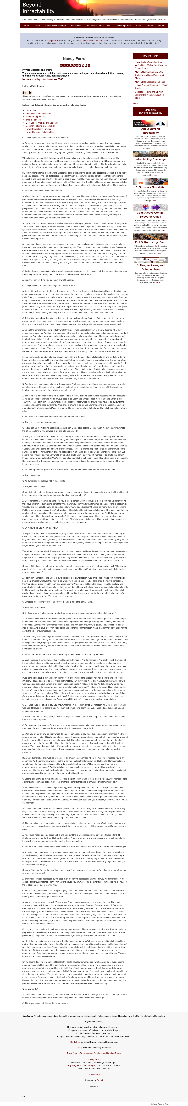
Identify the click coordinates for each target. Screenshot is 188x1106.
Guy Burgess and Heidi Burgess (82, 1065)
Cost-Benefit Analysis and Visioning (42, 122)
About (37, 25)
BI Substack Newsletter (151, 187)
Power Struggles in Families (38, 128)
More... (136, 103)
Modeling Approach (35, 116)
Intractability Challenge (55, 25)
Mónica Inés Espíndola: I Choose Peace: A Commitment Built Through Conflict (151, 84)
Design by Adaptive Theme (160, 1104)
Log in (22, 1096)
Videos (149, 25)
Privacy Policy (94, 1059)
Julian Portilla (47, 79)
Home (26, 25)
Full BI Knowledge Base (150, 242)
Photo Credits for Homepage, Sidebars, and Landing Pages (94, 1053)
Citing (79, 1047)
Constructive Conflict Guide (98, 25)
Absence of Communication (38, 113)
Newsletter (76, 25)
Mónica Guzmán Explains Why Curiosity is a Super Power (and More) (149, 74)
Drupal (100, 1080)
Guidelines (75, 1041)
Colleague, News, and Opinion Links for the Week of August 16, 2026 (149, 94)
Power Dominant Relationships (40, 131)
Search (161, 25)
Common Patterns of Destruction (40, 125)
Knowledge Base (123, 25)
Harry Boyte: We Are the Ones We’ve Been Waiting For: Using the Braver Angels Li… (151, 64)
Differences (31, 110)
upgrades (54, 40)
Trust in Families (33, 119)
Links (138, 25)
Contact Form (94, 1074)
